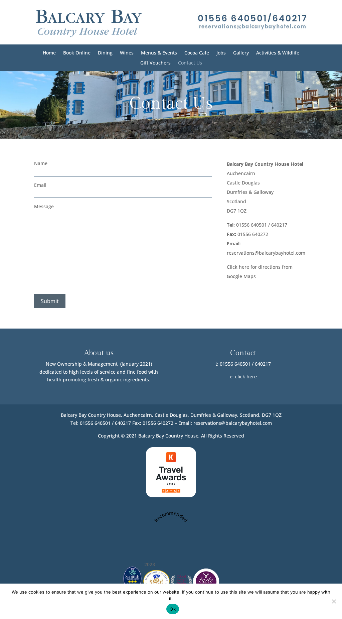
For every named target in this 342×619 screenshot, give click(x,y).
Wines (127, 53)
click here (246, 376)
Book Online (77, 53)
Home (49, 53)
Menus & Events (159, 53)
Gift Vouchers (155, 63)
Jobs (221, 53)
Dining (105, 53)
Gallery (241, 53)
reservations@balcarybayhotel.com (266, 253)
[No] (333, 601)
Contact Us (190, 63)
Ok (173, 609)
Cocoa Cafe (196, 53)
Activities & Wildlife (277, 53)
